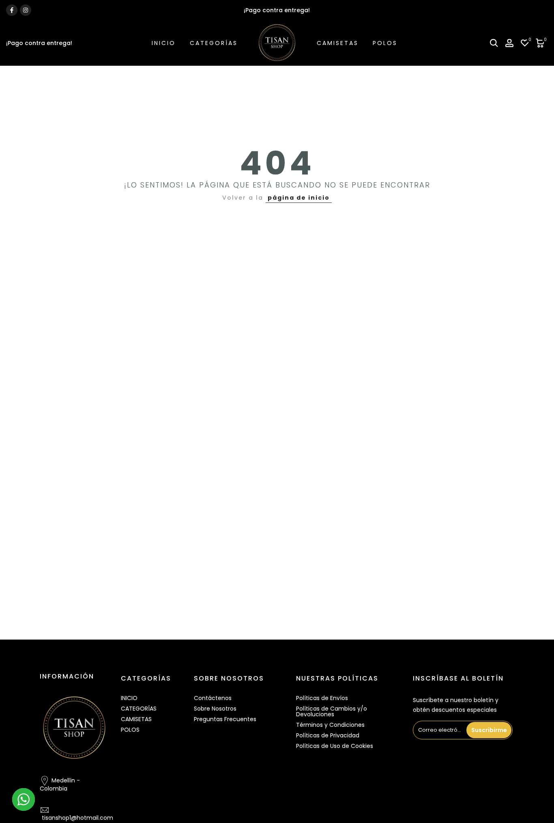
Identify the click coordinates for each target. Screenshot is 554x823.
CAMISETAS (338, 43)
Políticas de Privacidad (327, 735)
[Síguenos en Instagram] (25, 10)
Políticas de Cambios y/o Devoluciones (331, 711)
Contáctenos (213, 698)
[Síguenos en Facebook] (11, 10)
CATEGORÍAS (214, 43)
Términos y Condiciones (330, 725)
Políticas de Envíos (322, 698)
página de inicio (299, 198)
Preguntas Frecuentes (225, 719)
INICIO (164, 43)
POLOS (385, 43)
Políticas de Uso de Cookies (334, 746)
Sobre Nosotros (215, 709)
